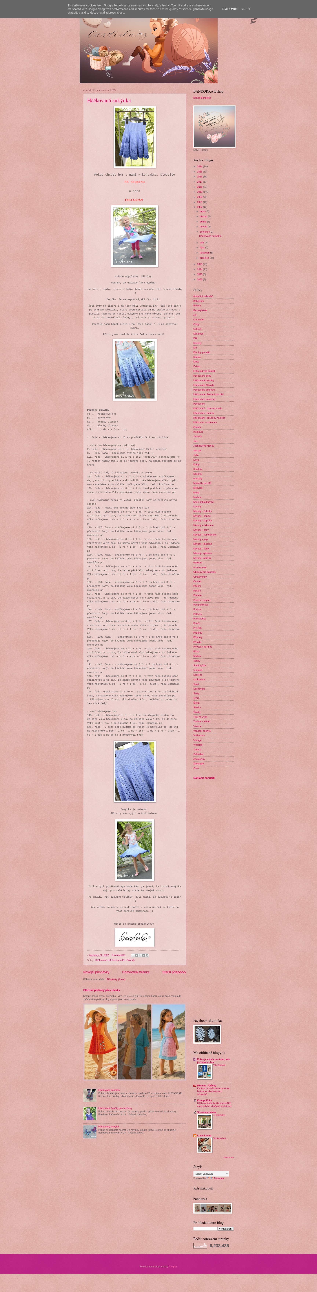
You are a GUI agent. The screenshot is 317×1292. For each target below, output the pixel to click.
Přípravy (197, 637)
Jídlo (195, 455)
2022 (200, 207)
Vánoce (197, 726)
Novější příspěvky (96, 972)
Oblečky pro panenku (204, 572)
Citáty (196, 324)
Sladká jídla (199, 665)
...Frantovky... (219, 1115)
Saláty (196, 660)
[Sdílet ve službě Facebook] (143, 955)
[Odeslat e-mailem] (133, 955)
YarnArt (197, 749)
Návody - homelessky (204, 534)
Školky (197, 712)
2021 (200, 202)
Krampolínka (204, 1100)
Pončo (196, 623)
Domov (197, 357)
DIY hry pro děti (201, 352)
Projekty (197, 632)
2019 (200, 192)
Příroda (197, 642)
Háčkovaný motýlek (108, 1126)
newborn (197, 562)
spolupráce (199, 679)
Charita (197, 427)
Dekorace (198, 333)
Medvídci (198, 487)
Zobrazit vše (228, 1157)
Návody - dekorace (203, 525)
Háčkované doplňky (203, 380)
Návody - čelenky (202, 511)
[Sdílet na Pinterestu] (147, 955)
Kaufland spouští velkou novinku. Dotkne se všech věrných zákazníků (213, 1091)
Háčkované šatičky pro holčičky (115, 1108)
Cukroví (197, 329)
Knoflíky (197, 469)
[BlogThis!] (136, 955)
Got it (246, 9)
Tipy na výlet (200, 717)
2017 (200, 181)
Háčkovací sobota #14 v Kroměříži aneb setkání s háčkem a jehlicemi (214, 1105)
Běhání (197, 305)
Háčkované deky (202, 375)
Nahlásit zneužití (204, 777)
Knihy (196, 464)
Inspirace (198, 431)
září (202, 242)
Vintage (197, 740)
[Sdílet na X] (140, 955)
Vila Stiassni (219, 1065)
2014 (200, 166)
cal (194, 315)
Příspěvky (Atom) (116, 979)
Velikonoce (199, 735)
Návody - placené (202, 543)
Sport (196, 684)
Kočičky (197, 473)
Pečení (197, 586)
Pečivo (197, 590)
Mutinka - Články (206, 1085)
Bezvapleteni (200, 310)
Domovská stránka (136, 972)
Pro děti (197, 628)
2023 (200, 264)
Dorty (196, 361)
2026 (200, 279)
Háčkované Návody (203, 385)
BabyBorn (198, 301)
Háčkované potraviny (204, 399)
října (202, 247)
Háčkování (199, 403)
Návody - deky (201, 530)
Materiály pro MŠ (202, 483)
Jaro (195, 441)
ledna (203, 211)
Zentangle (198, 763)
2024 (200, 269)
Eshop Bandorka (202, 97)
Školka (197, 707)
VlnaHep (197, 744)
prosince (205, 257)
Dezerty (197, 343)
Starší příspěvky (174, 972)
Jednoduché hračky (203, 445)
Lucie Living (204, 1135)
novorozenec (200, 567)
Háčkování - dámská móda (207, 408)
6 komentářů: (119, 955)
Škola (196, 702)
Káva (196, 460)
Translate (219, 1178)
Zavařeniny (199, 759)
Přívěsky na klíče (202, 646)
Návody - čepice (202, 516)
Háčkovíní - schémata (205, 422)
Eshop (196, 366)
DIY (195, 347)
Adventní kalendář (203, 296)
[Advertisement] (204, 840)
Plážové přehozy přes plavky (101, 990)
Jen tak (197, 450)
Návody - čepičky (202, 520)
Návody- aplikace (202, 553)
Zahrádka (198, 754)
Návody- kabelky (202, 558)
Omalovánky (200, 576)
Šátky (196, 693)
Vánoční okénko (202, 730)
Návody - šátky (201, 548)
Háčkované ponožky (109, 1090)
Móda (196, 492)
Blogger (173, 1266)
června (204, 226)
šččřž (196, 698)
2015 (200, 171)
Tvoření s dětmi (201, 721)
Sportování (199, 688)
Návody (131, 960)
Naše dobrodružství (203, 502)
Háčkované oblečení (204, 389)
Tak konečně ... (220, 1138)
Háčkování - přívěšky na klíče (209, 417)
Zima (196, 768)
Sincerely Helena (206, 1112)
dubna (203, 221)
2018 (200, 187)
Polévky (197, 614)
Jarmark (197, 436)
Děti (195, 338)
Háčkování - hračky (203, 413)
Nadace (197, 497)
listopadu (205, 252)
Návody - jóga (200, 539)
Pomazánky (199, 618)
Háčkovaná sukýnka (109, 100)
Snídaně (197, 670)
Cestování (198, 319)
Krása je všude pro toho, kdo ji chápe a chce (213, 1061)
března (204, 216)
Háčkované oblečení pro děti (110, 960)
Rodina (197, 656)
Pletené (197, 595)
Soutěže (197, 674)
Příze (196, 651)
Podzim (197, 609)
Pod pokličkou (200, 604)
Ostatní (197, 581)
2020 (200, 197)
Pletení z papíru (201, 600)
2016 (200, 176)
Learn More (230, 9)
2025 (200, 274)
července (205, 231)
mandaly (197, 478)
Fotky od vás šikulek (204, 371)
